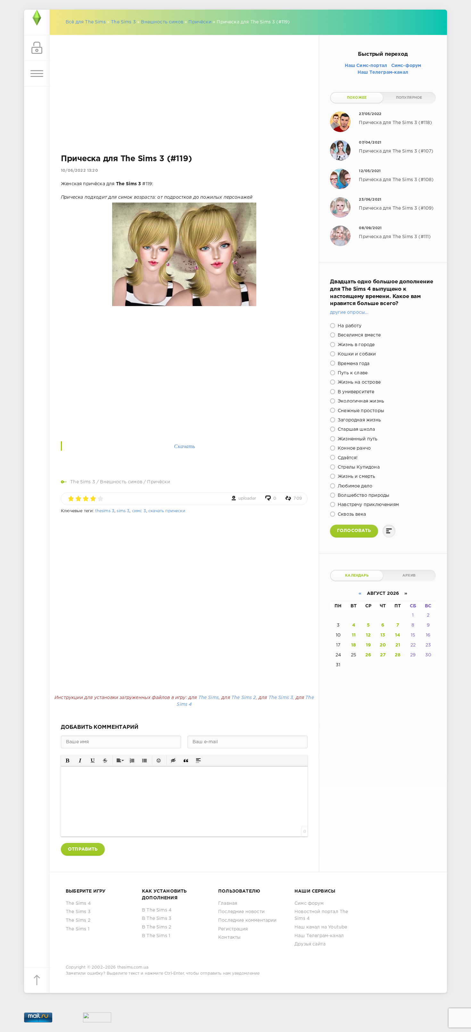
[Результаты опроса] (389, 531)
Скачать (184, 446)
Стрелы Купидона (358, 467)
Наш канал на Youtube (320, 927)
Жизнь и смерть (356, 477)
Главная (227, 903)
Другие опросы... (349, 312)
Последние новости (241, 912)
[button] (67, 760)
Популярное (409, 97)
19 (368, 645)
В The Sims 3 (156, 918)
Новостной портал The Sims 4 (321, 915)
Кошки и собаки (356, 354)
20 (383, 645)
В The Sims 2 (156, 927)
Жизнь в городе (355, 345)
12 (368, 635)
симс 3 (139, 511)
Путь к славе (352, 373)
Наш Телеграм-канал (319, 936)
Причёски (199, 22)
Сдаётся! (347, 458)
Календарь (356, 575)
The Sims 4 (78, 903)
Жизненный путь (357, 439)
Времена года (352, 364)
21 (397, 645)
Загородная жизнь (358, 420)
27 (383, 655)
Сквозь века (351, 514)
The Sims (208, 698)
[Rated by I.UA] (97, 1019)
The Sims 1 (77, 929)
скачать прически (166, 511)
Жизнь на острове (358, 382)
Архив (409, 575)
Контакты (229, 937)
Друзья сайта (310, 944)
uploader (247, 498)
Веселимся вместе (358, 335)
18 (353, 645)
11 (354, 635)
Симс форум (309, 903)
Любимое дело (354, 486)
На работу (349, 326)
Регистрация (233, 929)
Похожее (357, 97)
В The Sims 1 (156, 936)
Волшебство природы (362, 495)
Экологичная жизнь (360, 401)
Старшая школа (355, 429)
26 (368, 655)
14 (397, 635)
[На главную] (37, 22)
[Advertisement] (184, 86)
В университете (355, 392)
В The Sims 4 (156, 910)
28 (398, 655)
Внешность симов (162, 22)
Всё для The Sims (86, 22)
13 (382, 635)
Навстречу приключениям (367, 505)
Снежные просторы (360, 411)
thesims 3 (105, 511)
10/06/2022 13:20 (79, 170)
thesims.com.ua (132, 967)
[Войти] (37, 48)
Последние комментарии (247, 920)
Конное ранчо (353, 448)
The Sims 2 (243, 698)
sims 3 (123, 511)
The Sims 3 (123, 22)
